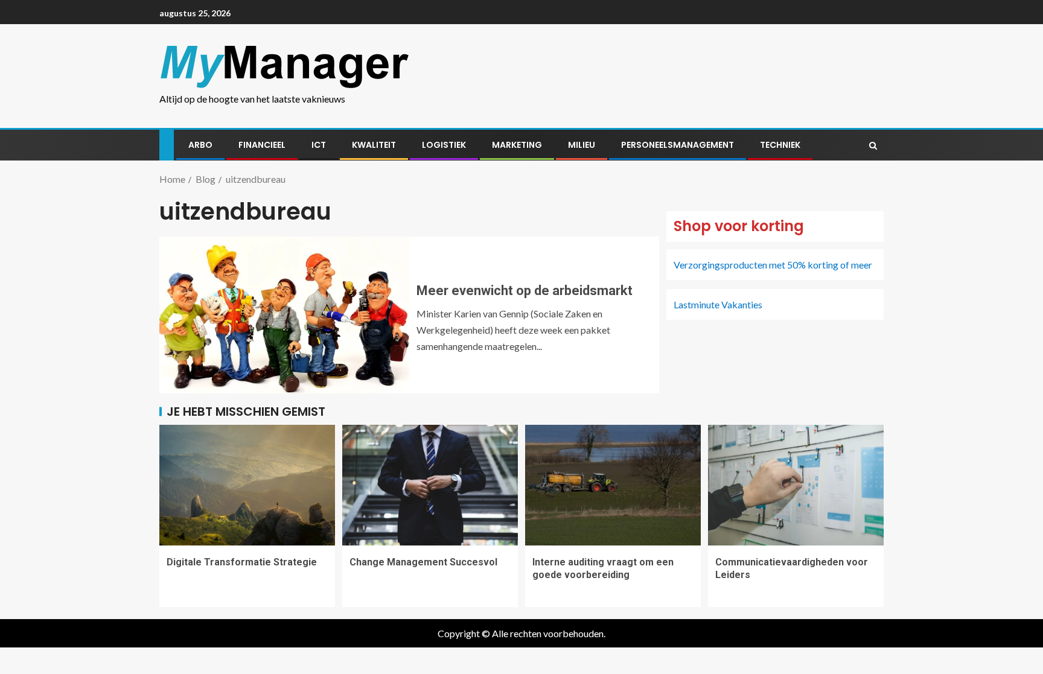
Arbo (200, 145)
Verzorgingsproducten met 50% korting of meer (773, 264)
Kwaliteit (374, 145)
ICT (318, 145)
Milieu (581, 145)
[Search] (873, 145)
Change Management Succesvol (423, 562)
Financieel (261, 145)
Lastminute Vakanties (718, 304)
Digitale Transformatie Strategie (242, 562)
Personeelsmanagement (677, 145)
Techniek (780, 145)
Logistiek (444, 145)
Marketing (517, 145)
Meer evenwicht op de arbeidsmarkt (524, 290)
